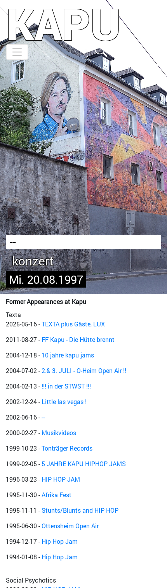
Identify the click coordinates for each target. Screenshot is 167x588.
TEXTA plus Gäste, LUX (73, 324)
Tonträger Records (67, 448)
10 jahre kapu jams (68, 355)
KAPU (63, 24)
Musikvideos (59, 432)
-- (43, 417)
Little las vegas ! (64, 401)
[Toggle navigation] (17, 52)
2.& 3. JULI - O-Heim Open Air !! (84, 370)
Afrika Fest (56, 495)
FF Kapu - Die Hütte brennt (78, 339)
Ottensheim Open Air (70, 526)
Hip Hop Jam (60, 541)
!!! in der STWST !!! (66, 386)
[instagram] (137, 49)
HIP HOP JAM (61, 479)
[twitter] (154, 49)
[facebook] (120, 49)
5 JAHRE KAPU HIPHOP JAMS (84, 464)
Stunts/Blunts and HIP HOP (80, 510)
